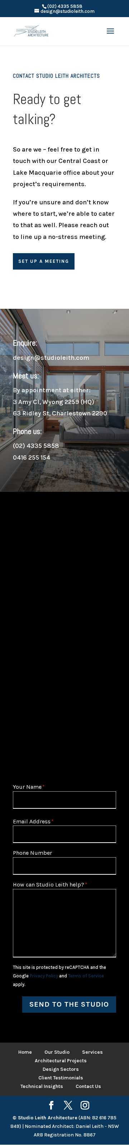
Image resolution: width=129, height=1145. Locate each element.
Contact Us (88, 1086)
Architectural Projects (61, 1061)
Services (92, 1052)
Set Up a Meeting (43, 261)
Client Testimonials (60, 1078)
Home (25, 1052)
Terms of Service (86, 975)
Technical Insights (41, 1086)
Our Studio (57, 1052)
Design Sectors (61, 1069)
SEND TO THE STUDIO (69, 1004)
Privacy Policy (44, 975)
